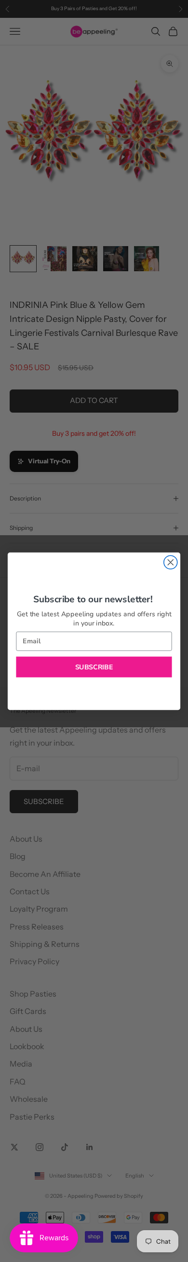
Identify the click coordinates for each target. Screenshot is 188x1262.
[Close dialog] (170, 562)
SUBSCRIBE (94, 666)
